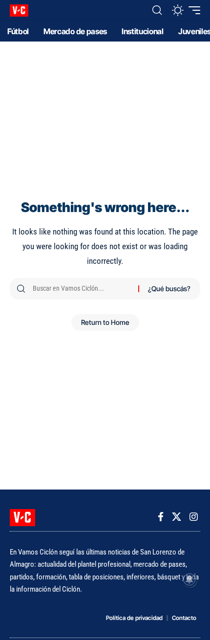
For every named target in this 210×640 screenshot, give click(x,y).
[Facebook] (160, 517)
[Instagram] (193, 517)
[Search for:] (81, 288)
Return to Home (105, 322)
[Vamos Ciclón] (19, 10)
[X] (176, 517)
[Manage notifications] (189, 579)
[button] (157, 10)
